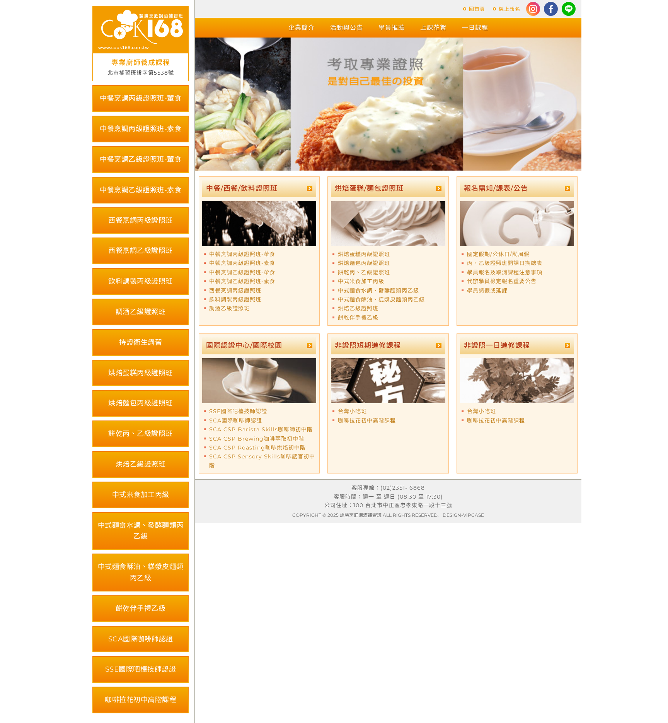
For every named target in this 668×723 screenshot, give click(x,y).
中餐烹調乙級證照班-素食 (140, 190)
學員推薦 (391, 27)
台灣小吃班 (352, 411)
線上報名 (509, 9)
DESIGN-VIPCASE (463, 515)
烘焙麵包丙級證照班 (140, 403)
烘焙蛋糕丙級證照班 (140, 373)
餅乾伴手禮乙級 (141, 608)
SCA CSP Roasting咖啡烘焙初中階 (257, 447)
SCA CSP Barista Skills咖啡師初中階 (261, 429)
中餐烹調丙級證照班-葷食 (140, 98)
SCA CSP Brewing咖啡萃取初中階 (256, 438)
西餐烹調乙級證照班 (140, 250)
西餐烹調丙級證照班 (140, 220)
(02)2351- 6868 (402, 487)
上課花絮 (433, 27)
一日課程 (475, 27)
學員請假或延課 (487, 290)
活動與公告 (346, 27)
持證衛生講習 (140, 342)
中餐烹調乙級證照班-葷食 (140, 159)
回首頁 (477, 9)
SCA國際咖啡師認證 (140, 639)
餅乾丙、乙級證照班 (140, 433)
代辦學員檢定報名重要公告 (502, 281)
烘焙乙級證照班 (141, 464)
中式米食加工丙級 (140, 495)
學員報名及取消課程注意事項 (504, 272)
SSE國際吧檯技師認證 (140, 669)
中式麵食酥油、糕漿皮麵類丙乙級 (141, 572)
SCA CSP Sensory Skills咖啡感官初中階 (262, 460)
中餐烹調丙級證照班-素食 (140, 129)
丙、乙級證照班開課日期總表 (504, 263)
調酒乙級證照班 (141, 312)
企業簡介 (301, 27)
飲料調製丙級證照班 (140, 281)
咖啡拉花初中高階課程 (140, 700)
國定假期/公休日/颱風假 (498, 254)
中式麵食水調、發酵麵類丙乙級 (141, 531)
